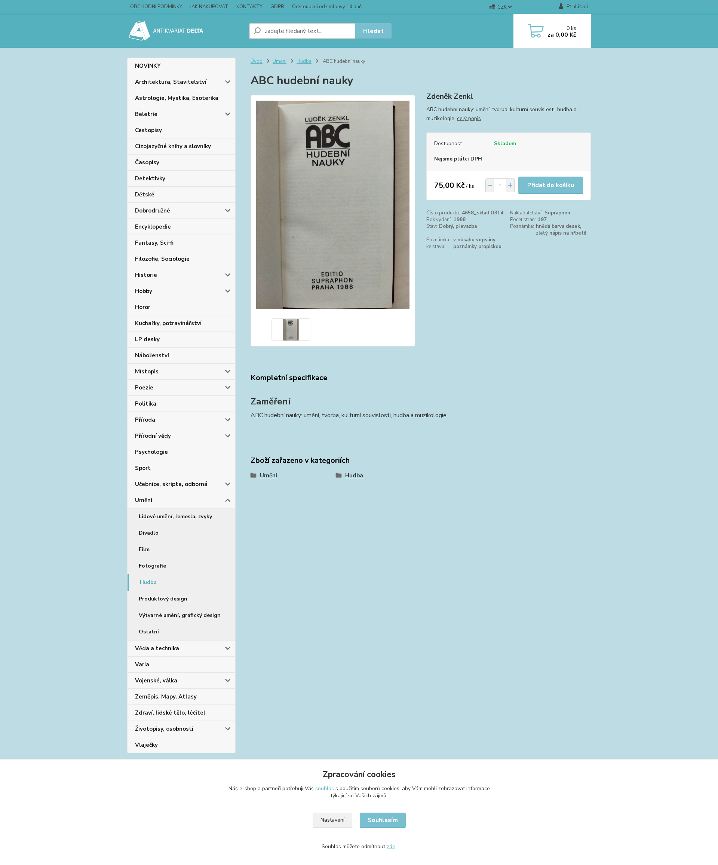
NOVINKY (148, 66)
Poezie (144, 387)
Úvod (257, 61)
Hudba (148, 582)
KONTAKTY (249, 6)
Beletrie (146, 114)
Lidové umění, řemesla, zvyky (175, 516)
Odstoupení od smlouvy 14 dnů (327, 6)
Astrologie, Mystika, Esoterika (176, 98)
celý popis (469, 118)
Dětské (144, 194)
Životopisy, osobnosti (164, 729)
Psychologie (151, 452)
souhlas (324, 788)
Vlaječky (146, 745)
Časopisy (147, 162)
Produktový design (163, 598)
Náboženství (152, 355)
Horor (142, 307)
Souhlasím (383, 820)
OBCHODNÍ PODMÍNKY (156, 6)
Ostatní (149, 631)
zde (391, 846)
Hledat (373, 31)
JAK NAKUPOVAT (209, 6)
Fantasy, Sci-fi (154, 243)
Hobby (143, 291)
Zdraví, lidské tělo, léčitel (170, 712)
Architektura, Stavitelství (170, 82)
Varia (142, 664)
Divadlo (149, 533)
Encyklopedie (153, 226)
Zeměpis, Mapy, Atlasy (166, 696)
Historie (146, 275)
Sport (143, 468)
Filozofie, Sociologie (162, 259)
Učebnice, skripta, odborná (171, 484)
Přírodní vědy (153, 436)
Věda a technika (157, 648)
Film (144, 549)
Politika (145, 403)
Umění (143, 500)
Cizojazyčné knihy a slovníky (173, 146)
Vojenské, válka (156, 680)
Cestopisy (148, 130)
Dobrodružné (152, 210)
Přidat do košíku (550, 185)
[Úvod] (185, 31)
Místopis (147, 371)
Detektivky (150, 178)
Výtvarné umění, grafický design (180, 615)
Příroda (145, 420)
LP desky (147, 339)
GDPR (277, 6)
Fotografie (152, 565)
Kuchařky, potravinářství (168, 323)
